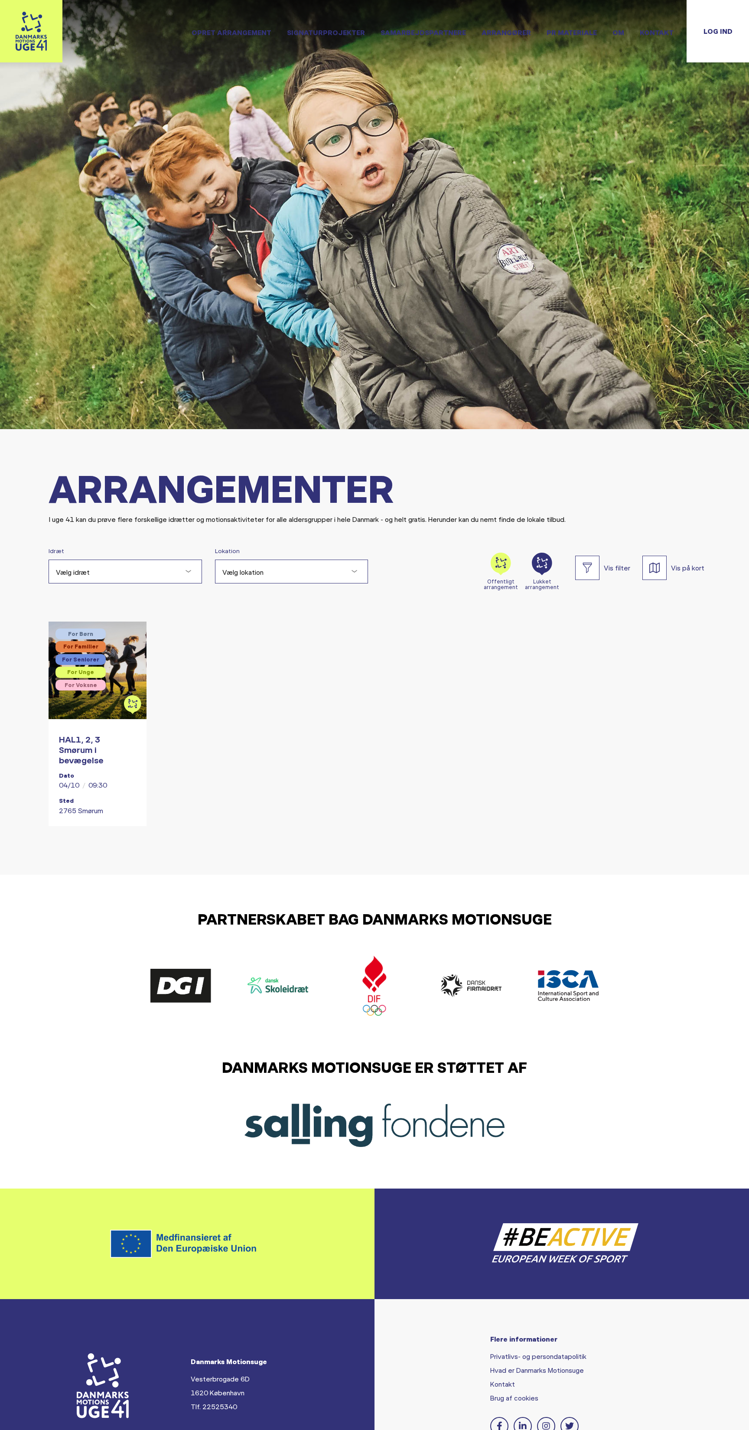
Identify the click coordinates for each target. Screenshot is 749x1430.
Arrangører (506, 32)
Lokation (227, 550)
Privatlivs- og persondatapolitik (538, 1356)
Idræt (56, 550)
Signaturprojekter (326, 32)
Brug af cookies (514, 1398)
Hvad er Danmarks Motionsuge (537, 1370)
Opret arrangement (231, 32)
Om (618, 32)
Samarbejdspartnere (423, 32)
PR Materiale (572, 32)
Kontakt (657, 32)
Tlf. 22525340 (214, 1406)
